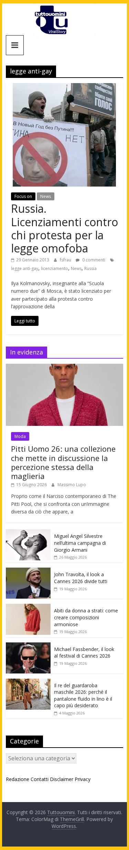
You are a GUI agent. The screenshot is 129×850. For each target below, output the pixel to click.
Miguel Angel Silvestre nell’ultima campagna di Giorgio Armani (80, 543)
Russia (90, 268)
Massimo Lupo (71, 485)
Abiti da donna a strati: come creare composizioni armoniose (86, 617)
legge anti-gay (24, 268)
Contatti (40, 779)
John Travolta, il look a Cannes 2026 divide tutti (80, 577)
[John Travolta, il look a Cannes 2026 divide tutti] (28, 571)
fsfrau (66, 260)
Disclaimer (61, 779)
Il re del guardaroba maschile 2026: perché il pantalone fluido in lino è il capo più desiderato (83, 695)
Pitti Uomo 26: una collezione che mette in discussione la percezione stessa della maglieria (63, 462)
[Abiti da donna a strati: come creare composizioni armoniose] (28, 607)
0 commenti (93, 260)
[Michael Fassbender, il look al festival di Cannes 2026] (28, 646)
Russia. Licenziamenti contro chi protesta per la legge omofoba (64, 228)
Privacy (82, 779)
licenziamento (54, 268)
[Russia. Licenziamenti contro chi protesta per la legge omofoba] (64, 87)
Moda (20, 436)
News (45, 196)
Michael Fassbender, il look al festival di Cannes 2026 (84, 652)
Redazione (17, 779)
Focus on (23, 196)
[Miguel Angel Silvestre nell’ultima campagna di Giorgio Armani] (28, 533)
